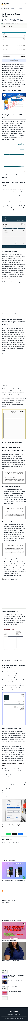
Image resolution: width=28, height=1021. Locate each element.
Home (2, 8)
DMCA (20, 1014)
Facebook (20, 833)
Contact (15, 1014)
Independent (14, 1011)
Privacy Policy (10, 1014)
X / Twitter (14, 833)
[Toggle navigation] (25, 4)
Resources (6, 8)
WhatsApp (9, 833)
